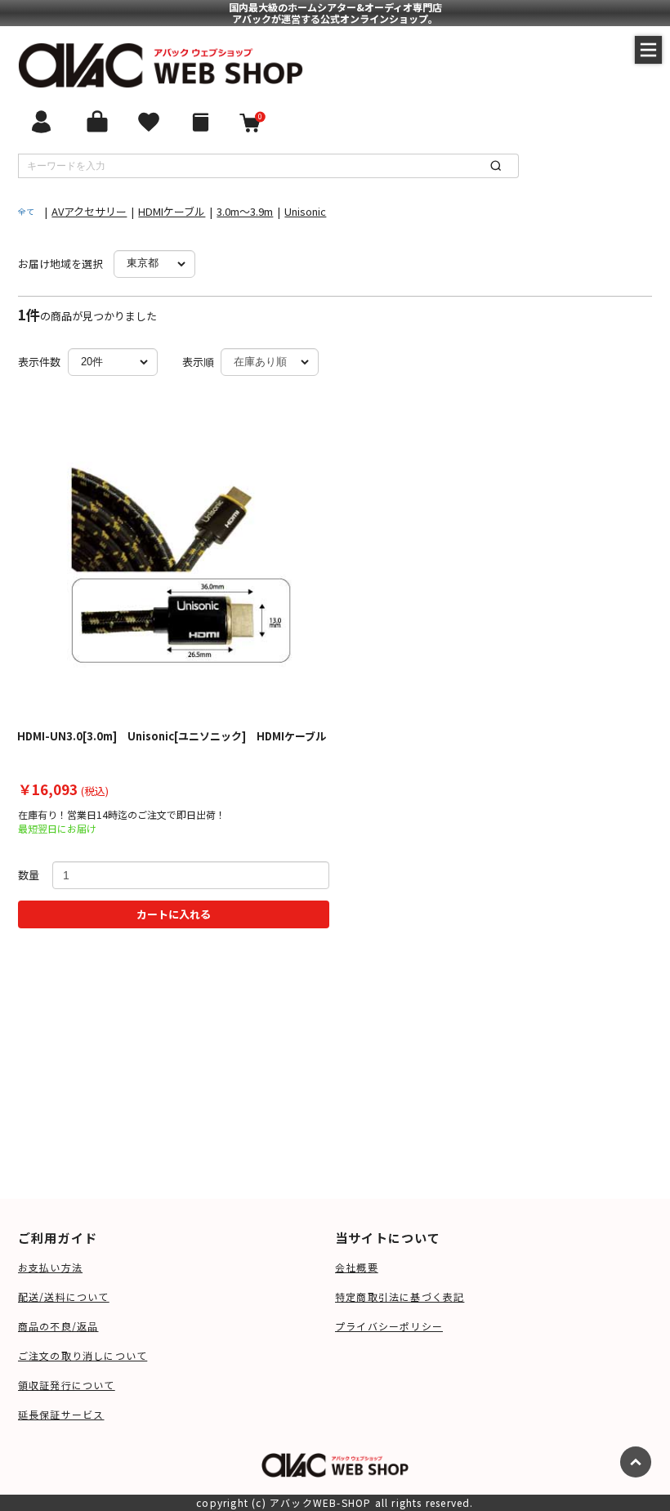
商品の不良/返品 (58, 1326)
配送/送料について (63, 1296)
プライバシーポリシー (389, 1326)
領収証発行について (66, 1385)
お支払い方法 (50, 1267)
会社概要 (356, 1267)
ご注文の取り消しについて (82, 1355)
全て (26, 211)
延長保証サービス (61, 1414)
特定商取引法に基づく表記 (399, 1296)
